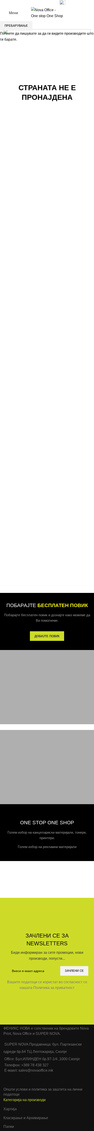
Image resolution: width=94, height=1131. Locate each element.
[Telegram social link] (50, 3)
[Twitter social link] (34, 3)
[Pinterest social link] (39, 3)
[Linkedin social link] (44, 3)
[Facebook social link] (29, 3)
